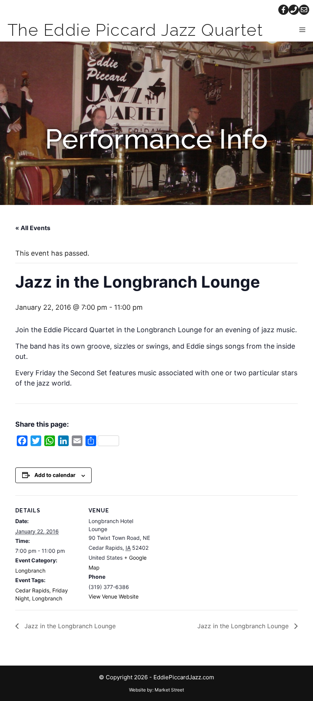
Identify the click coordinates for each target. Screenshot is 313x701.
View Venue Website (114, 596)
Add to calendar (55, 475)
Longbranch (30, 570)
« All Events (32, 228)
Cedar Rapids (32, 590)
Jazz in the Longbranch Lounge (69, 626)
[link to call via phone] (294, 10)
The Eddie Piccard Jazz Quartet (135, 30)
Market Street (169, 690)
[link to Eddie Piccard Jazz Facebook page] (283, 10)
